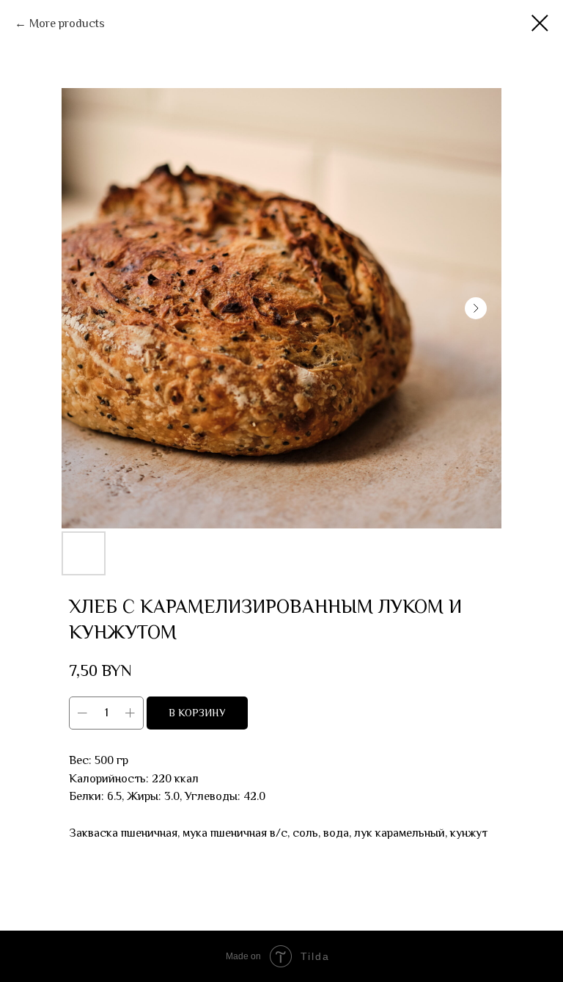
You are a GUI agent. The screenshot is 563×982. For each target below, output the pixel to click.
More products (67, 23)
